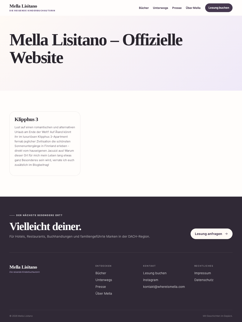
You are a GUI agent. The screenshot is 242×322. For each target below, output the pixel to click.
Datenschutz (203, 280)
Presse (177, 8)
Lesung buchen (219, 7)
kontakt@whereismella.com (164, 287)
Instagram (150, 280)
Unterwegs (160, 8)
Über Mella (193, 8)
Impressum (202, 273)
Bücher (144, 8)
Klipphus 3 (26, 119)
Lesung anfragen (208, 234)
